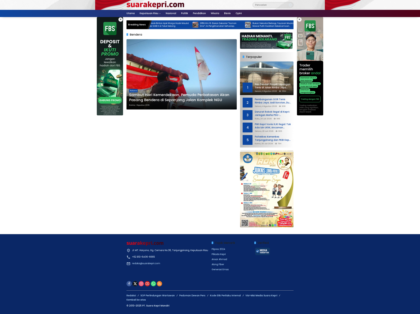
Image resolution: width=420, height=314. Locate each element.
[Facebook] (129, 283)
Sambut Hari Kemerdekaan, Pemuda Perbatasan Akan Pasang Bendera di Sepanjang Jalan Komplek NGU (179, 97)
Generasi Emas (220, 269)
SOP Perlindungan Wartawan (157, 295)
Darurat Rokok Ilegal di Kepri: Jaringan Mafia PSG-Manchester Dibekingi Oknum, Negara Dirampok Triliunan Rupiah (272, 113)
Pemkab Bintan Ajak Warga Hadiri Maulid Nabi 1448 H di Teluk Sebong (153, 24)
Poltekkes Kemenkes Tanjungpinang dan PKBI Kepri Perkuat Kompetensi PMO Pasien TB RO (273, 138)
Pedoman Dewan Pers (192, 295)
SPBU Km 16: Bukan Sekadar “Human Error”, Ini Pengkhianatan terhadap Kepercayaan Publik (204, 25)
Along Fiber (218, 264)
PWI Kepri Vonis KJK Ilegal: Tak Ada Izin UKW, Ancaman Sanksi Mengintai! (273, 126)
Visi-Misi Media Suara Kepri (261, 295)
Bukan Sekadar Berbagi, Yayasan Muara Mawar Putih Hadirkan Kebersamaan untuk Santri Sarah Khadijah (258, 25)
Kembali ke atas (136, 299)
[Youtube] (147, 283)
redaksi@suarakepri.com (146, 263)
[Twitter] (135, 283)
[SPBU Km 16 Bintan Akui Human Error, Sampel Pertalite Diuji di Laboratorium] (286, 25)
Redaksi (131, 295)
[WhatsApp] (153, 283)
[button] (290, 5)
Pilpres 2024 (218, 249)
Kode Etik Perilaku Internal (225, 295)
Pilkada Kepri (219, 254)
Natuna (133, 90)
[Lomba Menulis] (267, 189)
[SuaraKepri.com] (155, 4)
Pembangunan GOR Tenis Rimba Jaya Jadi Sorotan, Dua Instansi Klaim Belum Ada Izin (273, 101)
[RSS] (159, 283)
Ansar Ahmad (219, 259)
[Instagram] (141, 283)
